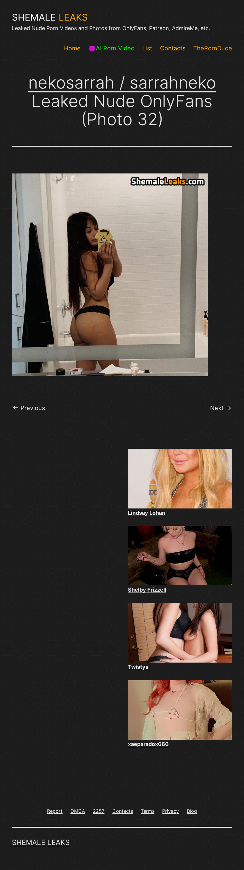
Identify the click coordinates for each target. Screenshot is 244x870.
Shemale (50, 17)
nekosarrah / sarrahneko (122, 82)
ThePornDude (212, 48)
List (147, 48)
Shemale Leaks (41, 842)
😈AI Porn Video (111, 48)
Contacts (172, 48)
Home (72, 48)
